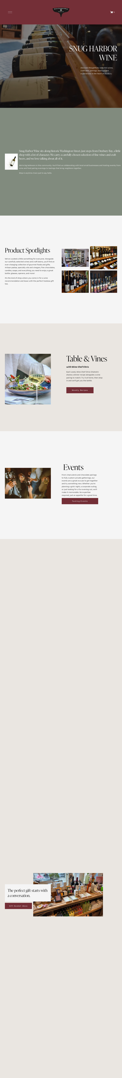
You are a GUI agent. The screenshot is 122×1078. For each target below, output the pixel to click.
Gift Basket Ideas (18, 906)
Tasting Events (80, 501)
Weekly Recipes (80, 390)
